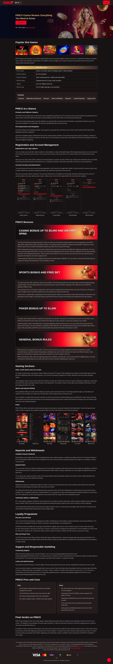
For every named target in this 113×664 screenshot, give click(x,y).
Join (106, 2)
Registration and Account (34, 98)
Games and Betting (57, 98)
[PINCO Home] (8, 2)
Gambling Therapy (75, 648)
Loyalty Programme (79, 98)
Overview (21, 98)
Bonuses (46, 98)
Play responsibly (30, 27)
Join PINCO (21, 22)
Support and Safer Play (93, 98)
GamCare (81, 646)
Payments (68, 98)
